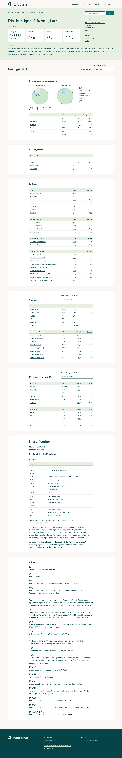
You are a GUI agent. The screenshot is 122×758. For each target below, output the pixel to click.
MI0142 (64, 134)
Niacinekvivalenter (35, 345)
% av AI (89, 306)
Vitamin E (33, 325)
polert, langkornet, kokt (72, 48)
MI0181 (64, 121)
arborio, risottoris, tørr (86, 48)
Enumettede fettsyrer (36, 200)
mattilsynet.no (48, 748)
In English (108, 4)
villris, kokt (34, 48)
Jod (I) (32, 425)
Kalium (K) (33, 396)
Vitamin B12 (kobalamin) (37, 354)
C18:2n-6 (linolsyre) (35, 254)
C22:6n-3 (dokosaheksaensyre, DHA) (41, 280)
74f (74, 209)
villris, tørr (27, 48)
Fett (31, 118)
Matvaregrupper (77, 4)
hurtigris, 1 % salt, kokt (45, 54)
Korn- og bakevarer (13, 12)
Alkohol (32, 131)
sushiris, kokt (61, 48)
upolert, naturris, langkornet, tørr (53, 51)
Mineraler (88, 33)
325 (63, 425)
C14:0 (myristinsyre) (36, 225)
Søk (110, 13)
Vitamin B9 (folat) (35, 351)
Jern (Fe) (32, 412)
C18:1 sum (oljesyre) (36, 245)
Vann (31, 134)
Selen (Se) (33, 419)
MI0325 (64, 309)
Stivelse (32, 159)
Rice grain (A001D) (47, 454)
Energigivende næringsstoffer (95, 22)
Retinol (33, 315)
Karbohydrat (33, 121)
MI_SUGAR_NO (77, 162)
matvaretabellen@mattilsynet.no (90, 740)
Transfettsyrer (34, 196)
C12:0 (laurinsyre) (35, 222)
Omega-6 (33, 209)
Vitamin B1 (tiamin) (35, 335)
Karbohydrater (90, 28)
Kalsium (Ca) (33, 390)
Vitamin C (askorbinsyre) (37, 357)
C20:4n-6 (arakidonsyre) (37, 270)
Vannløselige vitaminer (37, 332)
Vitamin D (33, 322)
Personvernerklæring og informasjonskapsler (57, 745)
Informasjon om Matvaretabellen (53, 743)
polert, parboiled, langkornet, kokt (104, 48)
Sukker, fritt (33, 168)
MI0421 (64, 345)
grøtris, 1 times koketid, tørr (92, 51)
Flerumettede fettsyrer (37, 203)
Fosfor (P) (33, 402)
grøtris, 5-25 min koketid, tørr (29, 54)
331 (74, 159)
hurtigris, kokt (12, 51)
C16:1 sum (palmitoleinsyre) (38, 241)
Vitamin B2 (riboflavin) (36, 338)
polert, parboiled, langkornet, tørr (73, 51)
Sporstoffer (89, 35)
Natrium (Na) (34, 393)
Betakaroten (35, 319)
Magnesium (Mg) (35, 399)
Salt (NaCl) (33, 386)
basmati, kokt (12, 48)
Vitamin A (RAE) (35, 309)
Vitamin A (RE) (34, 312)
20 (63, 325)
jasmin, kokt (20, 48)
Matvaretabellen (21, 5)
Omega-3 (33, 206)
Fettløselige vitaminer (36, 306)
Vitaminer (88, 30)
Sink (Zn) (32, 415)
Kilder (87, 40)
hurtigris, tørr (104, 51)
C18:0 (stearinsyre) (35, 232)
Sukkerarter (33, 162)
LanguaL (32, 542)
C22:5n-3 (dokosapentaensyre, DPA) (41, 277)
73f (74, 206)
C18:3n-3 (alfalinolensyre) (37, 258)
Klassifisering (89, 38)
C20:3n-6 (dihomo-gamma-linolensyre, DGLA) (43, 264)
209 (63, 118)
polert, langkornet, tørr (37, 51)
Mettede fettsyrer (35, 193)
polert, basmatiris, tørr (23, 51)
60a (63, 338)
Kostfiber (33, 124)
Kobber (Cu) (33, 422)
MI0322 (64, 312)
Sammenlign (87, 69)
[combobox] (95, 13)
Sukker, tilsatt (34, 165)
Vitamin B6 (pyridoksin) (37, 348)
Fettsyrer (88, 25)
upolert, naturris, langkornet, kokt (47, 48)
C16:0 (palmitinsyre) (36, 229)
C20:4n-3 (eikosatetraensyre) (38, 267)
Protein (32, 128)
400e (74, 193)
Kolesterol (33, 213)
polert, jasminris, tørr (14, 54)
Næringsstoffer (94, 4)
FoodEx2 (32, 527)
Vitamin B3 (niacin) (35, 341)
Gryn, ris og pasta (27, 12)
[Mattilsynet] (18, 738)
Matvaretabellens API (50, 740)
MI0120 (64, 386)
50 (63, 131)
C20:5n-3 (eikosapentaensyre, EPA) (40, 274)
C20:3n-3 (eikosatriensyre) (38, 261)
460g (74, 222)
